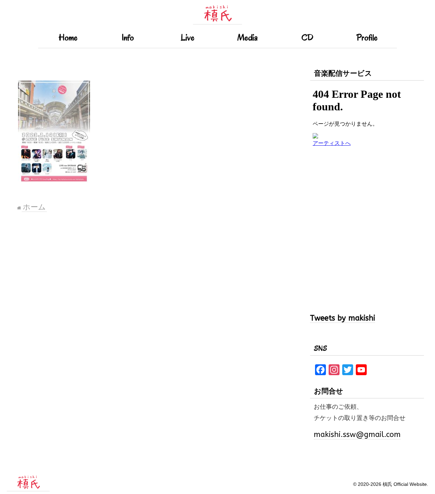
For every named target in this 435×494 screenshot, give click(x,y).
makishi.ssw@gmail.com (357, 434)
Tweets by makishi (342, 318)
